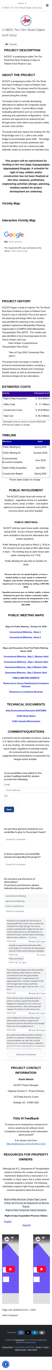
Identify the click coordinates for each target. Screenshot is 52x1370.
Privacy (38, 1347)
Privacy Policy (7, 1347)
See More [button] (33, 937)
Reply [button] (33, 941)
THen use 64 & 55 (16, 958)
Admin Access (20, 1349)
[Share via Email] (42, 1333)
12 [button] (42, 955)
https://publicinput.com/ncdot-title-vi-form (26, 1144)
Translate (12, 44)
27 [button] (42, 993)
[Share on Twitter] (28, 1333)
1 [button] (24, 963)
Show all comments (26, 1054)
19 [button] (42, 1013)
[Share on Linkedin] (34, 1332)
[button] (6, 1364)
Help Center (32, 1349)
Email (7, 784)
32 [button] (42, 941)
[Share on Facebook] (21, 1332)
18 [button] (42, 1030)
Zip (5, 795)
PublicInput (19, 1340)
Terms (45, 1347)
